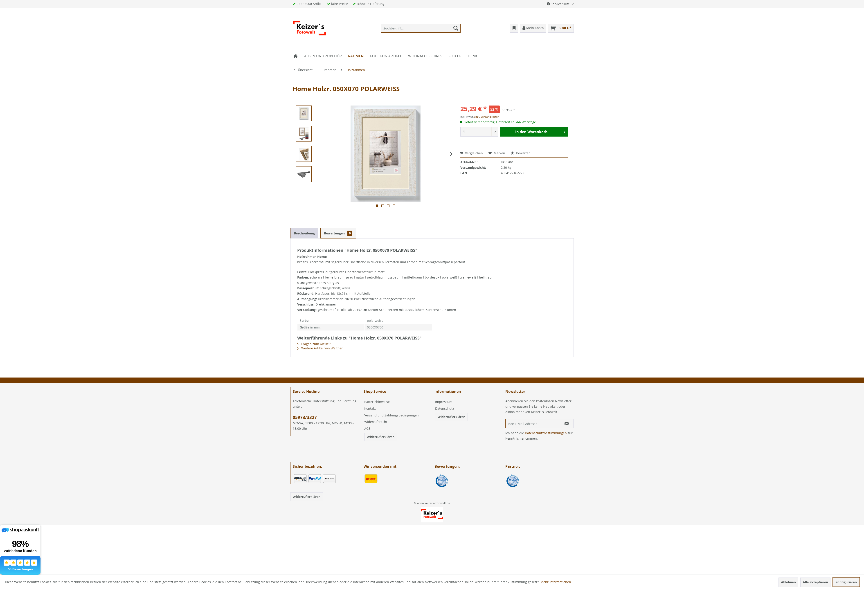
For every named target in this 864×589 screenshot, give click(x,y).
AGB (367, 428)
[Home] (295, 56)
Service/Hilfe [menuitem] (560, 4)
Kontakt (370, 408)
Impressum (443, 402)
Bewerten (523, 153)
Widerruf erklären (380, 437)
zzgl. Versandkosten (486, 117)
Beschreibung (304, 233)
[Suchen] (456, 28)
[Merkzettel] (514, 28)
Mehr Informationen (555, 582)
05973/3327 (305, 417)
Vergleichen (473, 153)
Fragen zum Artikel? (315, 344)
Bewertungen (337, 233)
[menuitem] (421, 28)
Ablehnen (788, 582)
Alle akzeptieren (815, 582)
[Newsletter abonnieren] (567, 423)
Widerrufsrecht (375, 422)
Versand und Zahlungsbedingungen (391, 415)
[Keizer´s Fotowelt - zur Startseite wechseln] (309, 29)
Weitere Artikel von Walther (321, 348)
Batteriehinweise (377, 402)
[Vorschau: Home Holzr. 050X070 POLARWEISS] (304, 113)
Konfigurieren (846, 582)
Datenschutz (444, 408)
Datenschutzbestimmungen (546, 433)
